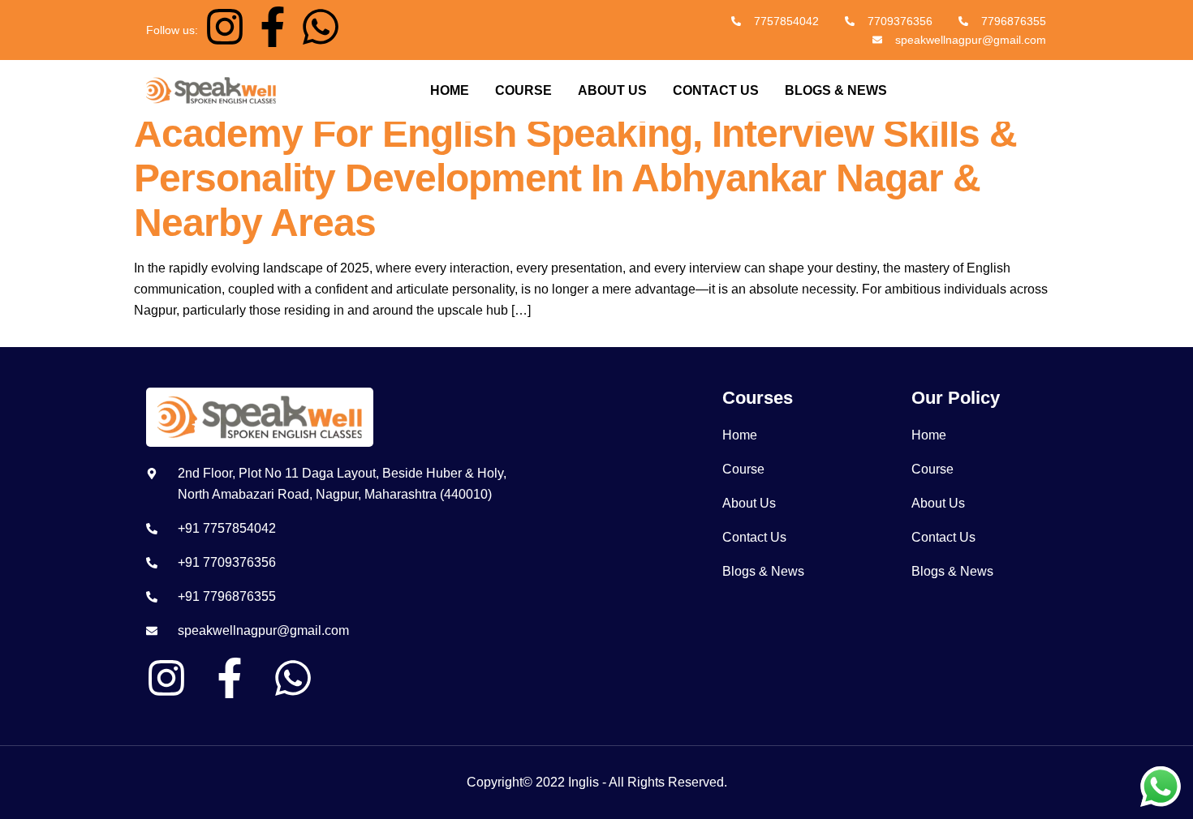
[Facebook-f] (272, 26)
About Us (612, 90)
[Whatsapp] (320, 26)
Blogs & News (836, 90)
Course (523, 90)
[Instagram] (225, 26)
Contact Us (716, 90)
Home (449, 90)
